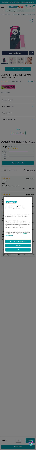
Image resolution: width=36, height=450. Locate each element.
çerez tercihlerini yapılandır (18, 241)
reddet (18, 250)
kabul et (18, 245)
